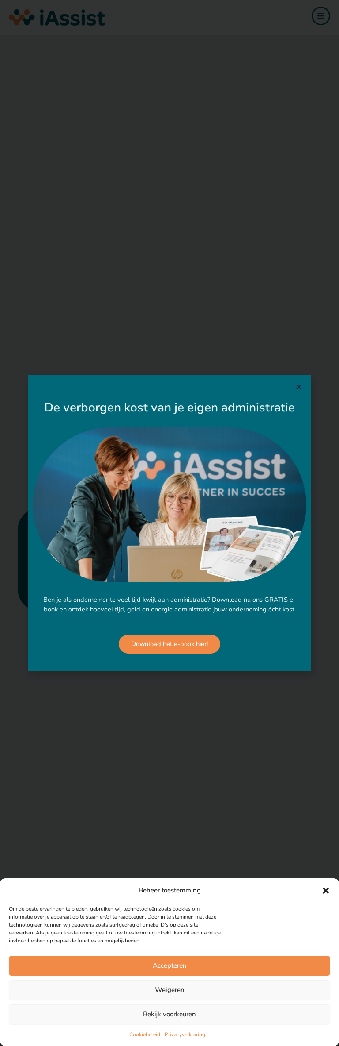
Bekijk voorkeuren (169, 1014)
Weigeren (170, 989)
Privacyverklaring (185, 1034)
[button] (325, 890)
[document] (169, 523)
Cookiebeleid (144, 1034)
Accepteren (170, 965)
